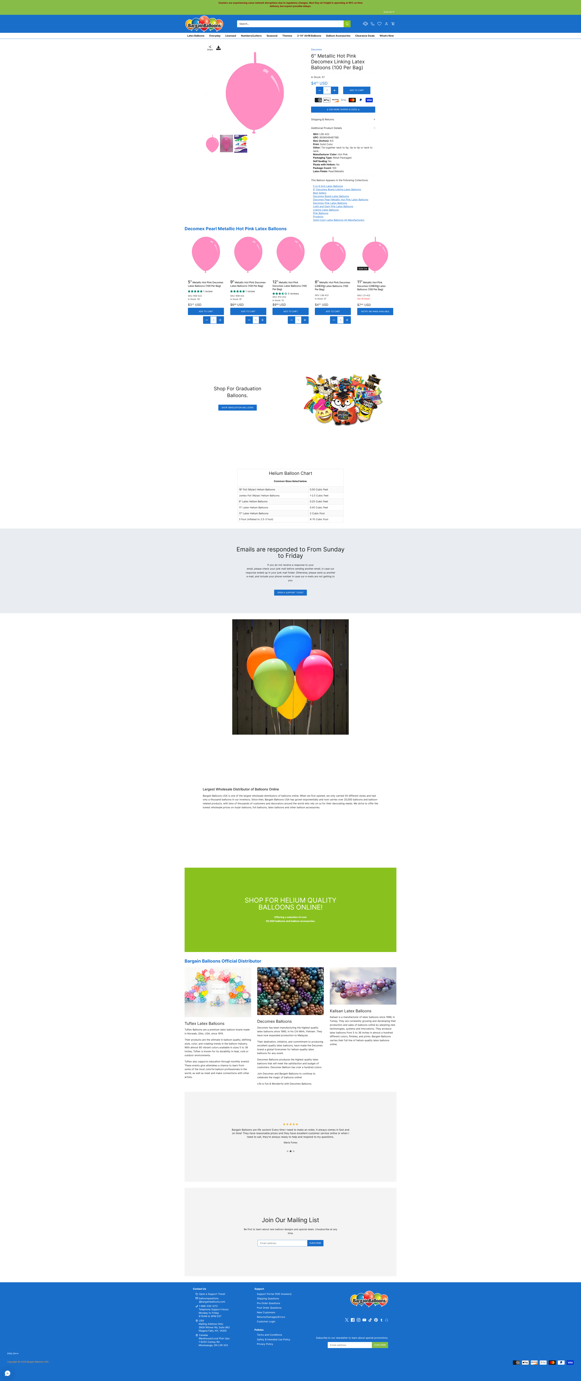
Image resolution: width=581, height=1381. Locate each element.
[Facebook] (353, 1320)
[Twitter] (347, 1320)
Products (318, 216)
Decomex (316, 49)
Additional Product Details (326, 128)
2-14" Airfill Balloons (309, 35)
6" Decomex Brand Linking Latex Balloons (337, 189)
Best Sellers (319, 192)
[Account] (386, 24)
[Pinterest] (376, 1320)
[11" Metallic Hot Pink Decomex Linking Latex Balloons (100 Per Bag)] (375, 255)
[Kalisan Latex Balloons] (363, 986)
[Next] (299, 92)
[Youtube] (364, 1320)
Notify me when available (375, 311)
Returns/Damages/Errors (271, 1316)
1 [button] (287, 1151)
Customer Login (266, 1321)
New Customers (266, 1312)
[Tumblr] (381, 1319)
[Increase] (334, 90)
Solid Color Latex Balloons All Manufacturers (338, 219)
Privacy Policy (265, 1343)
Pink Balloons (320, 213)
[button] (7, 1373)
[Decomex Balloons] (290, 991)
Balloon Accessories (338, 35)
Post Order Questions (269, 1307)
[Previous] (210, 92)
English (388, 12)
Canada (203, 1335)
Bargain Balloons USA (38, 1361)
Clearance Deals (365, 35)
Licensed (230, 35)
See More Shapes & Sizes (343, 109)
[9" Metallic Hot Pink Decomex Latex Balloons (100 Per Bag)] (248, 255)
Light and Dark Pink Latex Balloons (333, 206)
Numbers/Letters (251, 35)
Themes (287, 35)
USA (201, 1320)
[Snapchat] (386, 1319)
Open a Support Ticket (290, 592)
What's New (387, 35)
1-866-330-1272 (208, 1306)
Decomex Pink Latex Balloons (330, 203)
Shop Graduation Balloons (237, 407)
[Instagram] (358, 1320)
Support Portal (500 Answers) (274, 1293)
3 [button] (293, 1151)
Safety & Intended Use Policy (273, 1339)
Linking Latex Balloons (326, 209)
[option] (255, 93)
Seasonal (272, 35)
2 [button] (290, 1151)
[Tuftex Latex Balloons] (218, 992)
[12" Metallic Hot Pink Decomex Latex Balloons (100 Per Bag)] (290, 255)
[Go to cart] (393, 24)
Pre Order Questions (268, 1303)
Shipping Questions (268, 1298)
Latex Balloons (195, 35)
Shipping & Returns (322, 119)
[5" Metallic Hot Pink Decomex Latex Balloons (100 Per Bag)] (206, 255)
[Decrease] (319, 90)
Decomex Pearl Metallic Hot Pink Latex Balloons (340, 199)
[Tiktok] (370, 1320)
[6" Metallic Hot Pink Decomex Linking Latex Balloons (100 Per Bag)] (333, 255)
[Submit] (347, 23)
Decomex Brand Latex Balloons (331, 196)
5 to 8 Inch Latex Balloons (328, 186)
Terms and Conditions (269, 1334)
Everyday (214, 35)
